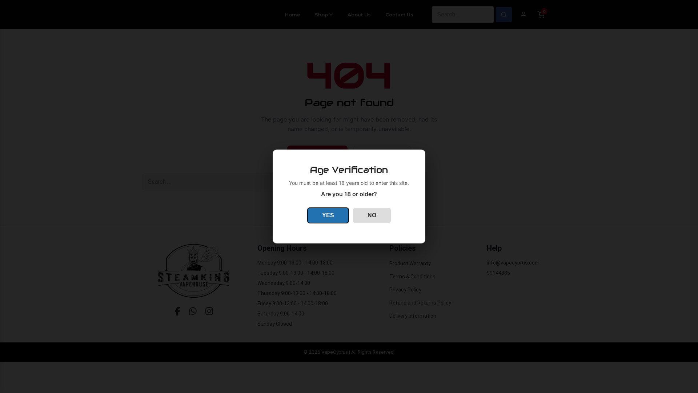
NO (372, 215)
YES (328, 215)
